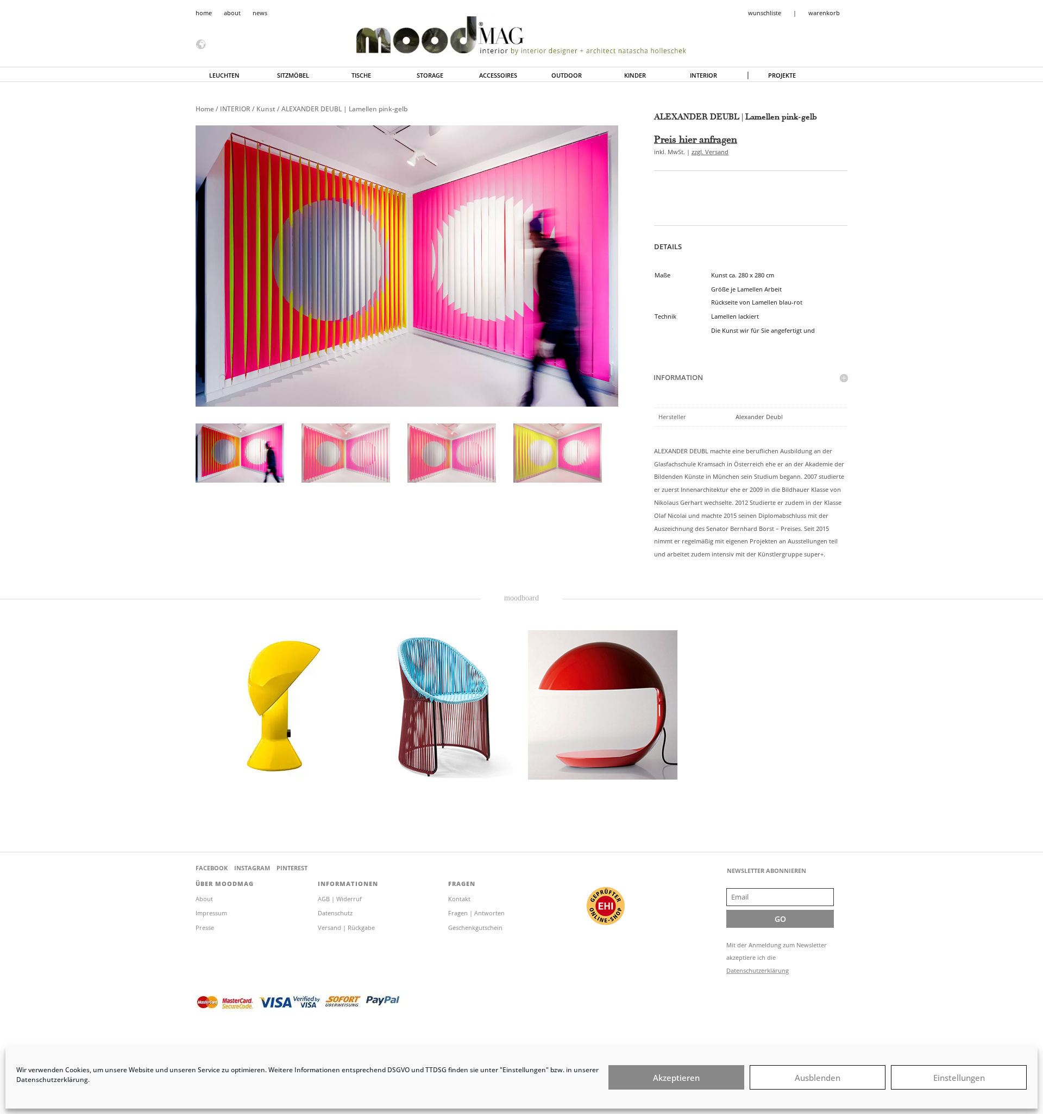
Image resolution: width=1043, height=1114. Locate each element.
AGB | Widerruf (340, 899)
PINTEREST (292, 868)
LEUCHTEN (224, 75)
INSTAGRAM (252, 868)
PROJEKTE (782, 75)
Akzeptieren (676, 1077)
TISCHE (361, 75)
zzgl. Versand (710, 152)
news (260, 13)
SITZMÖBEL (293, 75)
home (204, 13)
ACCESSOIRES (498, 75)
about (232, 13)
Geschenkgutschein (475, 927)
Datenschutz (335, 913)
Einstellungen (959, 1077)
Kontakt (459, 899)
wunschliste (764, 13)
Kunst (265, 108)
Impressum (211, 913)
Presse (205, 927)
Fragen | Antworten (476, 913)
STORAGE (430, 75)
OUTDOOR (566, 75)
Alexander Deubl (759, 417)
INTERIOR (703, 75)
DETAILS (668, 246)
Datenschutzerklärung (757, 970)
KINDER (635, 75)
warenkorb (824, 13)
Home (205, 108)
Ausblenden (817, 1077)
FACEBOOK (212, 868)
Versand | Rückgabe (346, 927)
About (204, 899)
